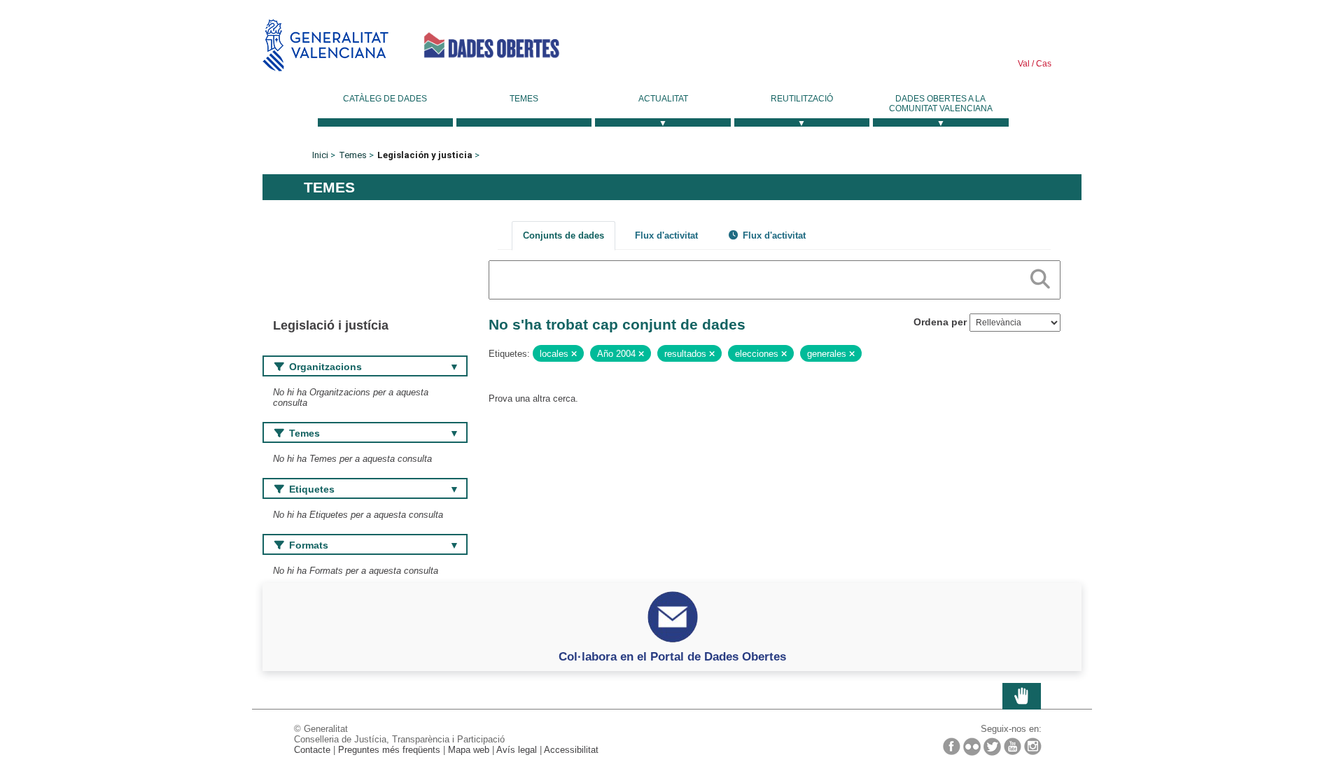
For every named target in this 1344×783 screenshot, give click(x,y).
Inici (320, 155)
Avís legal (516, 750)
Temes (524, 99)
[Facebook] (951, 746)
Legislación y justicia (424, 155)
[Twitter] (992, 747)
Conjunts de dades (563, 235)
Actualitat (663, 99)
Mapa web (468, 750)
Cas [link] (1042, 63)
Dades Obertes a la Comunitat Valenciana (941, 103)
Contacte (312, 750)
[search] (1040, 276)
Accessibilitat (571, 750)
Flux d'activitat (666, 235)
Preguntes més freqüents (389, 750)
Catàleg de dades (385, 99)
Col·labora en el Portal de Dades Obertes (672, 656)
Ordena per (940, 321)
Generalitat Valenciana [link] (325, 45)
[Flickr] (972, 747)
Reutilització (802, 99)
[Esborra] (574, 354)
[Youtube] (1012, 746)
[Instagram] (1033, 746)
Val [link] (1024, 63)
